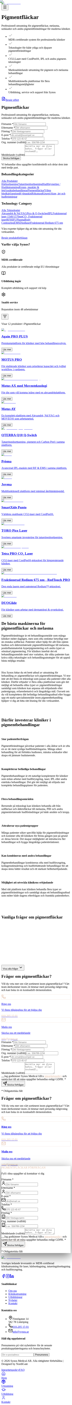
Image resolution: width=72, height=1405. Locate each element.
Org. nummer (13, 1221)
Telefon (6, 1204)
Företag (6, 1212)
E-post (6, 1196)
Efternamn (8, 1187)
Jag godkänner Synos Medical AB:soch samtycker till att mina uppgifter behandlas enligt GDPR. (34, 1238)
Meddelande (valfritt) (13, 1233)
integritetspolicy (53, 1236)
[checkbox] (2, 1237)
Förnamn (7, 1179)
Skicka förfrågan (15, 1245)
